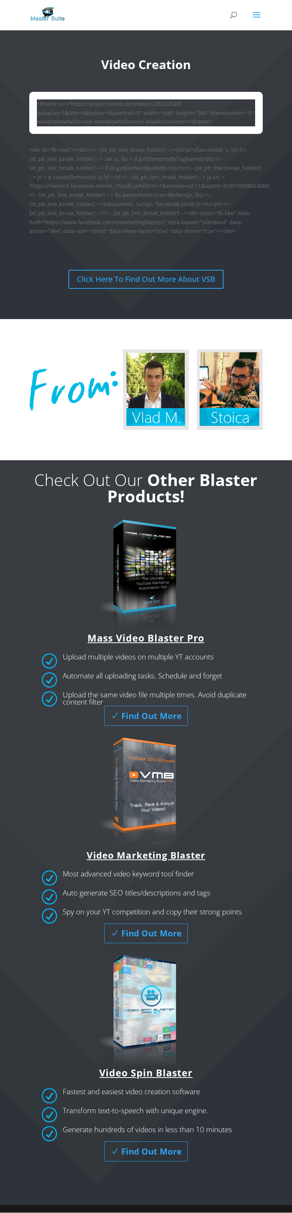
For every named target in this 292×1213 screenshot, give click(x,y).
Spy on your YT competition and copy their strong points (152, 912)
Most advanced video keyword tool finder (128, 874)
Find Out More (151, 715)
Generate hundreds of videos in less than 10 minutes (147, 1129)
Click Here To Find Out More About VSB (146, 279)
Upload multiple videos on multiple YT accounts (138, 657)
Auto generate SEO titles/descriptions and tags (136, 893)
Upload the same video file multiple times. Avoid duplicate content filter (154, 698)
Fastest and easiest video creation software (131, 1092)
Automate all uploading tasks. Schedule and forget (142, 676)
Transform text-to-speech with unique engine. (135, 1110)
